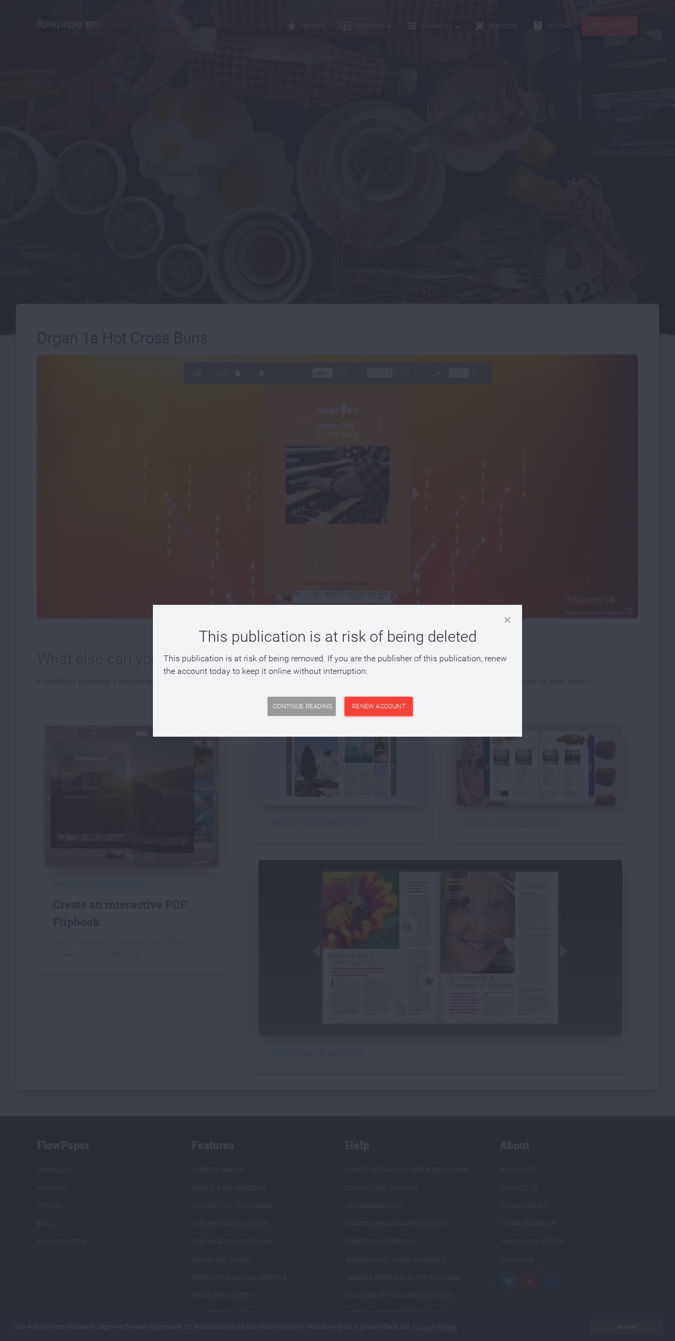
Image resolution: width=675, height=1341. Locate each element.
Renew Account (379, 706)
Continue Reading (302, 706)
